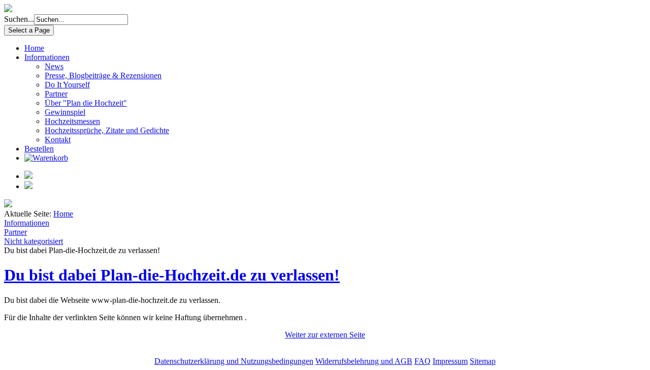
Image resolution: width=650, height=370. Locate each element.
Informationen (47, 57)
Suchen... (19, 19)
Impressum (450, 361)
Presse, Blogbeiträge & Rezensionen (103, 75)
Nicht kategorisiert (33, 241)
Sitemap (483, 361)
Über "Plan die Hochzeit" (86, 103)
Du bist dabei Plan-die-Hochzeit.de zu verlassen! (172, 275)
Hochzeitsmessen (72, 121)
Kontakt (58, 139)
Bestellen (39, 148)
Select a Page (29, 30)
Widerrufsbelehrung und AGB (363, 361)
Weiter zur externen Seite (325, 334)
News (54, 66)
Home (34, 48)
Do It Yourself (67, 84)
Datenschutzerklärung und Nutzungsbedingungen (233, 361)
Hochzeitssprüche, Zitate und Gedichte (107, 130)
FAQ (422, 361)
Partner (56, 93)
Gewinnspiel (65, 112)
